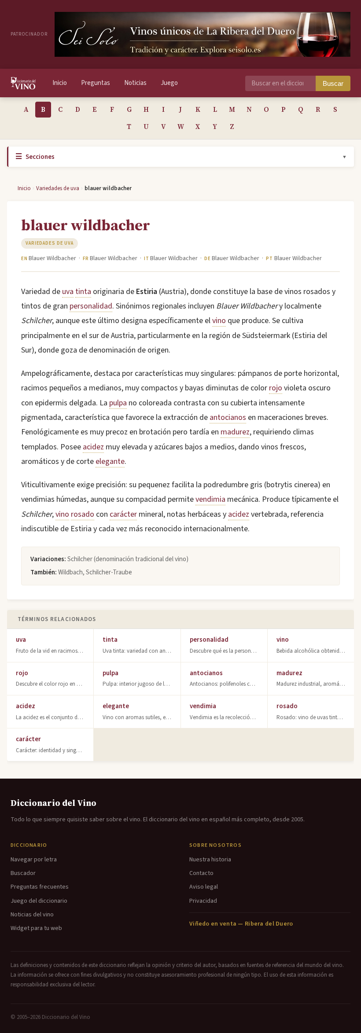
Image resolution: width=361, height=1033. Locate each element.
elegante (110, 461)
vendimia (210, 499)
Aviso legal (203, 886)
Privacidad (203, 901)
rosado (82, 514)
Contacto (201, 873)
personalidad (91, 306)
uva (68, 291)
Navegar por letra (34, 859)
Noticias (135, 83)
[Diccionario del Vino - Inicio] (23, 83)
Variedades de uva (57, 188)
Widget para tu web (36, 928)
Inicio (59, 83)
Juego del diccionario (39, 901)
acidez (93, 446)
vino (219, 320)
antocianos (228, 417)
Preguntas (95, 83)
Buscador (23, 873)
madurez (235, 431)
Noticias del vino (32, 914)
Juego (169, 83)
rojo (275, 387)
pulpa (118, 402)
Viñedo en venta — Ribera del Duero (241, 923)
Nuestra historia (210, 859)
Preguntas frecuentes (40, 886)
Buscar (333, 83)
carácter (123, 514)
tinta (83, 291)
